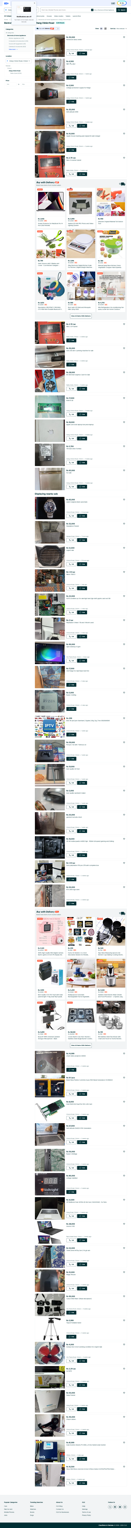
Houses (49, 16)
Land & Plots (77, 16)
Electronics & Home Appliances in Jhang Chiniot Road (54, 19)
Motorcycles (40, 16)
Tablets (68, 16)
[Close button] (34, 3)
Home (6, 19)
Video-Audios (58, 16)
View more (12, 49)
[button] (47, 29)
